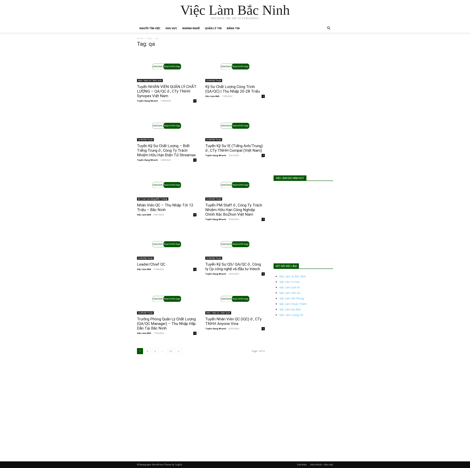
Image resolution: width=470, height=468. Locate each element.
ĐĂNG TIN (233, 28)
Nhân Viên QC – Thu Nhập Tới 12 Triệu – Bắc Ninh (165, 207)
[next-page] (179, 351)
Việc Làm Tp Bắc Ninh (292, 276)
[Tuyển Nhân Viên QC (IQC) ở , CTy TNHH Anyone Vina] (235, 298)
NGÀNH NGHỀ (191, 28)
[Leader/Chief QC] (166, 244)
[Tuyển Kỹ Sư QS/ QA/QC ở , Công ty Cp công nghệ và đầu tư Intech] (235, 244)
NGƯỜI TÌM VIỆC (150, 28)
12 (170, 351)
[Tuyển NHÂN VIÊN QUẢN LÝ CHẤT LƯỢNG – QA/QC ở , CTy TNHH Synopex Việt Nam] (166, 66)
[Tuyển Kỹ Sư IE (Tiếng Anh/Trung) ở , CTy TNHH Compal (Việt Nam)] (235, 125)
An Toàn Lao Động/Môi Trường (152, 199)
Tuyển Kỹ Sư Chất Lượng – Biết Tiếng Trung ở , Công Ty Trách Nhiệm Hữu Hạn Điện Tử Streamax (166, 150)
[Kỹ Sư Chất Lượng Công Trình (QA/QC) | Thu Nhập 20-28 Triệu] (235, 66)
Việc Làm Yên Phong (291, 298)
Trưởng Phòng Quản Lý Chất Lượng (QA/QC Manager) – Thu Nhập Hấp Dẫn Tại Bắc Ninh (166, 323)
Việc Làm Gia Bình (290, 309)
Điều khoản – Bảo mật (321, 464)
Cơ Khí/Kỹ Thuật (213, 80)
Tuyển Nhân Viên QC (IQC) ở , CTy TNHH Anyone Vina (233, 321)
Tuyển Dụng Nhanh (147, 100)
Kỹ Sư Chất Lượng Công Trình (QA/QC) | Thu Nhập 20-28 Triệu (232, 88)
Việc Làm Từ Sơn (289, 282)
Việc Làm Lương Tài (291, 315)
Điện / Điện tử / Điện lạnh (150, 80)
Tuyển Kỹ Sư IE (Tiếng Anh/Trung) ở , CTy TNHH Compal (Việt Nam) (234, 148)
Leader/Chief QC (151, 264)
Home (140, 38)
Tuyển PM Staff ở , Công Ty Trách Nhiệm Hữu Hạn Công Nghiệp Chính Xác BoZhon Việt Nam (233, 210)
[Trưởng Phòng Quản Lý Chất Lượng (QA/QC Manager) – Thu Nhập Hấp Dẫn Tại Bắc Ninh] (166, 298)
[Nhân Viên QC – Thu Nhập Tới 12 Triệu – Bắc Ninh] (166, 185)
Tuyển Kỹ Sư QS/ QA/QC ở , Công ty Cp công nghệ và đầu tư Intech (233, 266)
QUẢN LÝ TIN (213, 28)
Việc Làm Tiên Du (289, 293)
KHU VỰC (171, 28)
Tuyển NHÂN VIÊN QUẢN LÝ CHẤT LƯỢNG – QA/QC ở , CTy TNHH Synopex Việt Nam (166, 91)
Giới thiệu (302, 464)
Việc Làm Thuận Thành (293, 304)
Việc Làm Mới (212, 96)
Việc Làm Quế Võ (289, 287)
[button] (328, 28)
